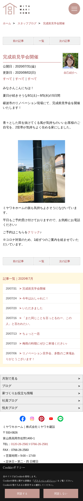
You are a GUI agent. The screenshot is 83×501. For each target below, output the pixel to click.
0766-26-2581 (39, 444)
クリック (34, 232)
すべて (7, 78)
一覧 (41, 40)
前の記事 (18, 40)
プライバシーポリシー (44, 480)
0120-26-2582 (19, 444)
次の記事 (64, 40)
